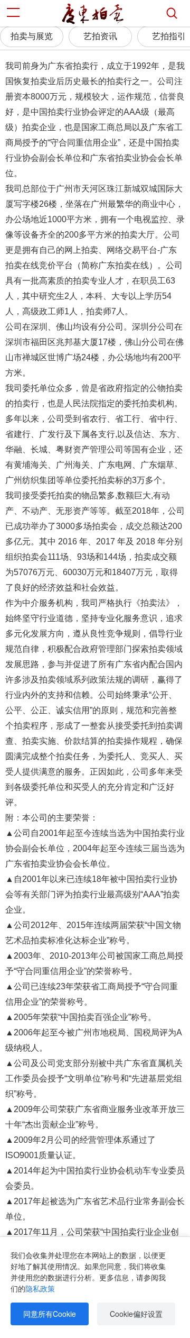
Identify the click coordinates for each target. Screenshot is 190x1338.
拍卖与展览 (32, 36)
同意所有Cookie (49, 1313)
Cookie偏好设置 (136, 1313)
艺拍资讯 (100, 36)
